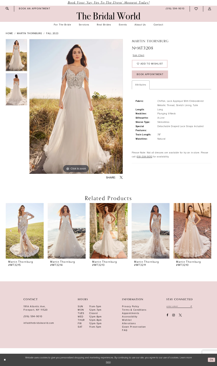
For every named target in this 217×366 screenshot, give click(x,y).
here (108, 362)
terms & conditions (134, 310)
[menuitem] (7, 8)
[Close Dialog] (5, 360)
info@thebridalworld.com (39, 323)
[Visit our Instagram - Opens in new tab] (173, 315)
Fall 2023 (52, 33)
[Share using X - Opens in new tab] (121, 177)
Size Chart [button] (138, 55)
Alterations (129, 323)
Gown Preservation (134, 326)
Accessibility (129, 316)
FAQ (124, 330)
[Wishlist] (196, 9)
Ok (212, 359)
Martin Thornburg (29, 33)
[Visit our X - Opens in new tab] (180, 315)
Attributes (140, 84)
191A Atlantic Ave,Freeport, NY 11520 (36, 308)
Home (9, 33)
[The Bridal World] (108, 16)
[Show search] (7, 8)
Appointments (130, 313)
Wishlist (127, 320)
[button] (209, 9)
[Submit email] (191, 306)
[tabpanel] (16, 56)
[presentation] (25, 231)
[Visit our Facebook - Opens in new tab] (167, 315)
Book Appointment (150, 74)
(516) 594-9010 (144, 156)
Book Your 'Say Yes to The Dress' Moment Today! (109, 2)
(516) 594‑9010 (33, 316)
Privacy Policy (130, 306)
